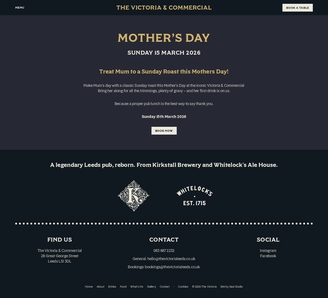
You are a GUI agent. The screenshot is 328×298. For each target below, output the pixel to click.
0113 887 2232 (164, 250)
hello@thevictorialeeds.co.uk (171, 258)
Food (123, 286)
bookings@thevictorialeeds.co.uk (172, 267)
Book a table (297, 7)
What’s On (136, 286)
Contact (165, 286)
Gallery (151, 286)
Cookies (183, 286)
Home (89, 286)
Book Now (164, 130)
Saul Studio (236, 286)
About (100, 286)
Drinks (112, 286)
